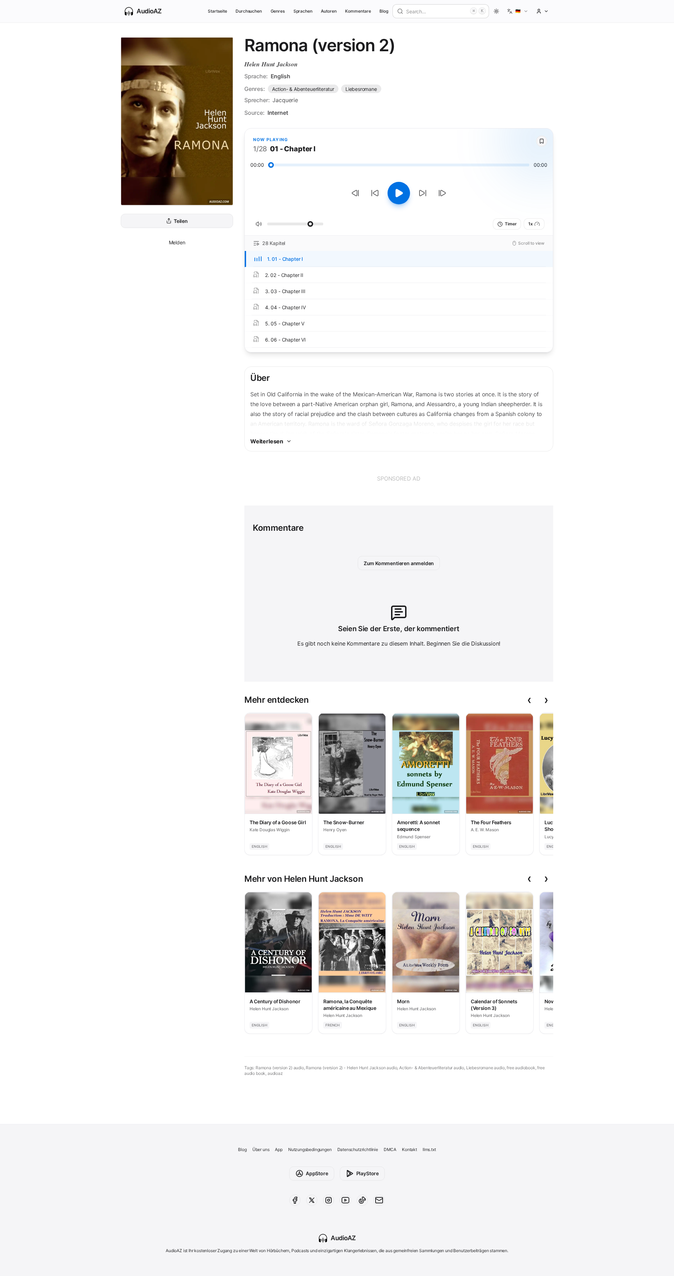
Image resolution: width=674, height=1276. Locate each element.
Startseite (217, 11)
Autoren (329, 11)
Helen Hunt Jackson (271, 64)
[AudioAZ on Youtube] (345, 1200)
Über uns (261, 1149)
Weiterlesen (266, 441)
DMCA (390, 1149)
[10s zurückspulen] (375, 193)
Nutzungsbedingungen (310, 1149)
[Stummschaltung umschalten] (258, 224)
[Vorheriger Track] (355, 193)
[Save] (541, 141)
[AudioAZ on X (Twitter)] (311, 1200)
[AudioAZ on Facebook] (294, 1200)
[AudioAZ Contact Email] (379, 1200)
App (278, 1149)
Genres (278, 11)
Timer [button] (510, 223)
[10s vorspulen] (423, 193)
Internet (277, 112)
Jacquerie (285, 100)
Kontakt (409, 1149)
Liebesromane (361, 89)
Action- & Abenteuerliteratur (303, 89)
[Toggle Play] (399, 193)
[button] (517, 11)
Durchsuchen (249, 11)
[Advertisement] (398, 478)
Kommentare (358, 11)
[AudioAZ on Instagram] (328, 1200)
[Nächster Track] (442, 193)
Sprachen (303, 11)
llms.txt (429, 1149)
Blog (383, 11)
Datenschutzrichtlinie (357, 1149)
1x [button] (530, 223)
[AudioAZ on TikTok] (362, 1200)
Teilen (181, 221)
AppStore (317, 1173)
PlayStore (367, 1173)
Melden (177, 242)
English (280, 76)
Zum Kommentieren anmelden (399, 563)
